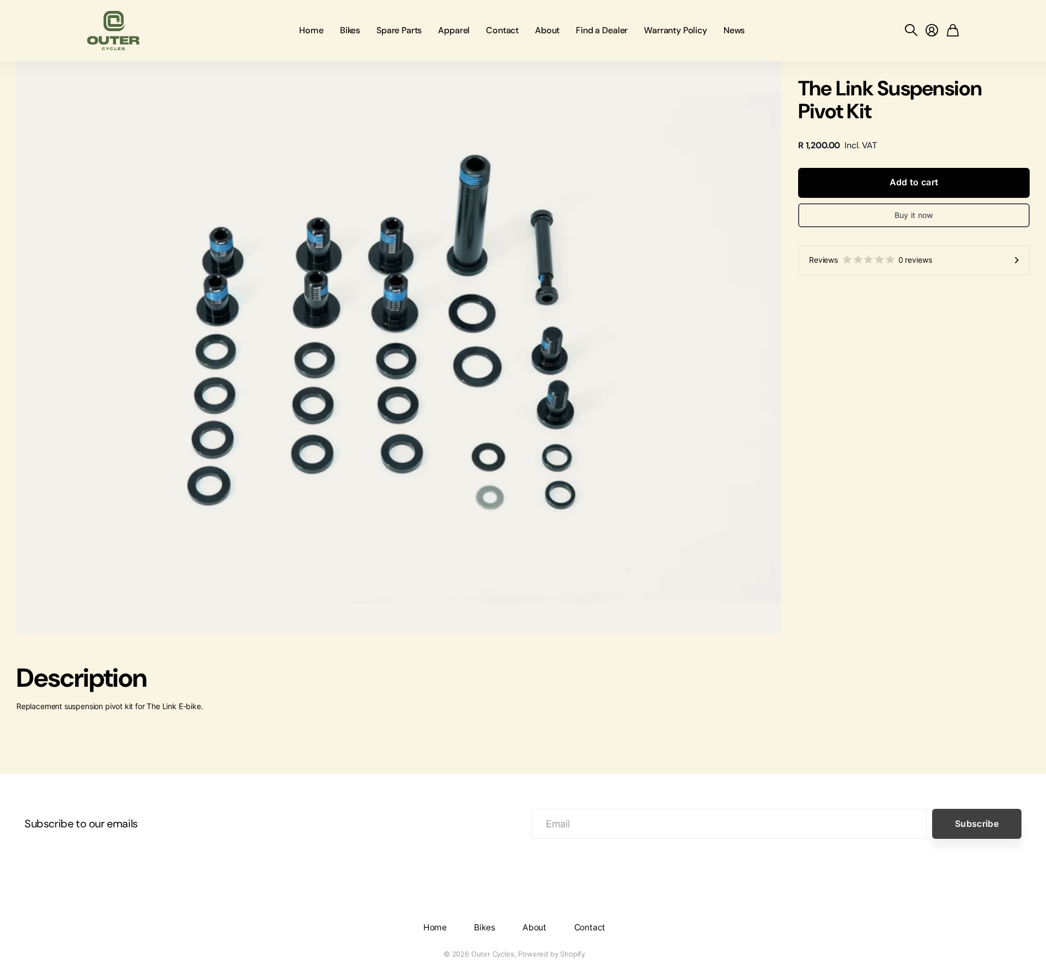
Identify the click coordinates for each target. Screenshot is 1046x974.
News (734, 30)
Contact (502, 30)
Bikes (350, 30)
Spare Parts (399, 30)
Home (311, 30)
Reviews (870, 259)
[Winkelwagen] (953, 30)
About (547, 30)
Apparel (454, 30)
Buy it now (914, 215)
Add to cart (914, 182)
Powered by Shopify (551, 953)
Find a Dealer (602, 30)
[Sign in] (932, 30)
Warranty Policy (675, 30)
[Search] (911, 30)
